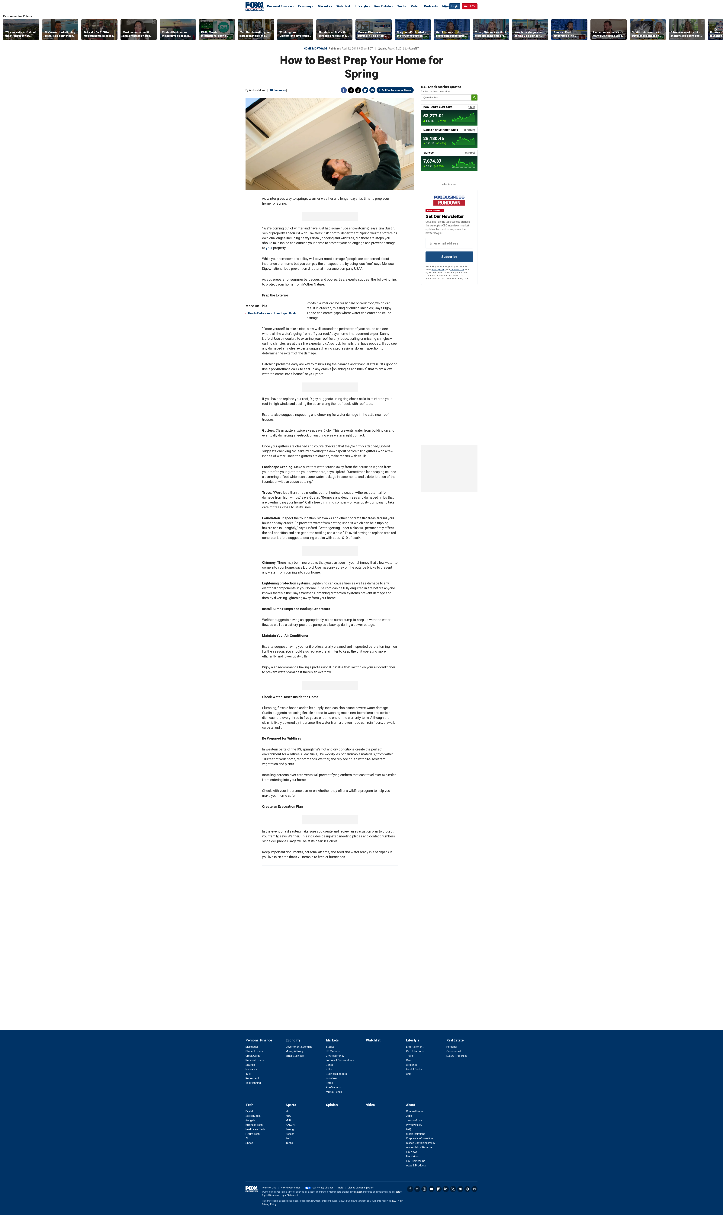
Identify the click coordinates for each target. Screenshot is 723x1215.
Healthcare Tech (255, 1129)
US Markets (333, 1051)
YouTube (432, 1189)
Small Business (295, 1055)
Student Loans (254, 1051)
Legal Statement (289, 1195)
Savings (250, 1064)
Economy (304, 6)
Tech (400, 6)
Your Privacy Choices (322, 1187)
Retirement (252, 1078)
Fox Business (255, 6)
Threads (358, 90)
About (410, 1105)
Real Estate (382, 6)
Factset (358, 1192)
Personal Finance (279, 6)
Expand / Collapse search (445, 6)
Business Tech (254, 1124)
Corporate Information (419, 1138)
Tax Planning (253, 1082)
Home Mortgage (315, 48)
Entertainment (414, 1046)
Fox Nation (412, 1156)
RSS (453, 1189)
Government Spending (299, 1046)
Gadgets (250, 1120)
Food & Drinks (414, 1069)
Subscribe (449, 257)
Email (372, 90)
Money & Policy (295, 1051)
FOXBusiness (277, 90)
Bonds (329, 1064)
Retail (329, 1082)
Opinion (332, 1105)
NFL (288, 1111)
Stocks (330, 1046)
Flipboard (439, 1189)
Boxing (290, 1129)
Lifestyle (361, 6)
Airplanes (411, 1064)
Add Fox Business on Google (396, 90)
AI (247, 1138)
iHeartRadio (474, 1189)
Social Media (253, 1115)
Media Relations (415, 1133)
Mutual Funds (334, 1091)
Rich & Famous (415, 1051)
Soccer (290, 1133)
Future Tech (253, 1133)
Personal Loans (255, 1060)
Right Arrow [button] (716, 29)
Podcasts (431, 6)
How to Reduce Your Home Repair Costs (272, 313)
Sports (291, 1105)
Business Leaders (336, 1073)
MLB (288, 1120)
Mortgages (252, 1046)
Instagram (424, 1189)
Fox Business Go (415, 1160)
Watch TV (469, 6)
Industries (332, 1078)
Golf (288, 1138)
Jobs (409, 1115)
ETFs (329, 1069)
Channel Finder (415, 1111)
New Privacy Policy (290, 1187)
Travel (409, 1055)
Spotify (467, 1189)
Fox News (411, 1151)
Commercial (453, 1051)
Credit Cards (253, 1055)
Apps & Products (416, 1165)
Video (415, 6)
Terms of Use (457, 269)
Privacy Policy (438, 269)
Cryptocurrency (335, 1055)
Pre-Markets (333, 1087)
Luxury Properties (456, 1055)
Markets (324, 6)
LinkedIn (446, 1189)
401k (248, 1073)
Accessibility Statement (420, 1147)
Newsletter (460, 1189)
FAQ (408, 1129)
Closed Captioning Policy (420, 1142)
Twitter (351, 90)
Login (454, 6)
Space (249, 1142)
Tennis (290, 1142)
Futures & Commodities (340, 1060)
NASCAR (291, 1124)
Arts (408, 1073)
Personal (451, 1046)
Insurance (251, 1069)
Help (340, 1187)
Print (365, 90)
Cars (409, 1060)
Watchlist (343, 6)
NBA (288, 1115)
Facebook (344, 90)
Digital (249, 1111)
